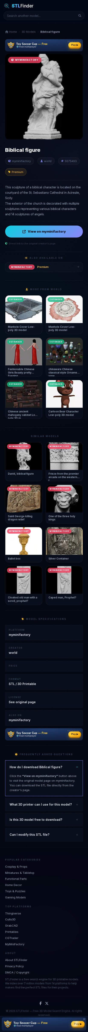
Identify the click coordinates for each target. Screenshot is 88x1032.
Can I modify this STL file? (29, 834)
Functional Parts (16, 878)
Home (12, 31)
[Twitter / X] (46, 1003)
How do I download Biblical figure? (36, 767)
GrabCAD (11, 925)
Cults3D (10, 919)
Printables (11, 931)
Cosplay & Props (16, 866)
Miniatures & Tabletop (19, 872)
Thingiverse (13, 913)
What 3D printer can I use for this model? (41, 804)
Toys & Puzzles (15, 891)
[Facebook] (41, 1003)
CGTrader (11, 938)
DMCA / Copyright (17, 972)
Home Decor (13, 885)
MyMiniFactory (14, 944)
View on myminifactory (47, 231)
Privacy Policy (14, 966)
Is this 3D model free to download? (36, 819)
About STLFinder (16, 960)
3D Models (29, 31)
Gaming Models (15, 897)
